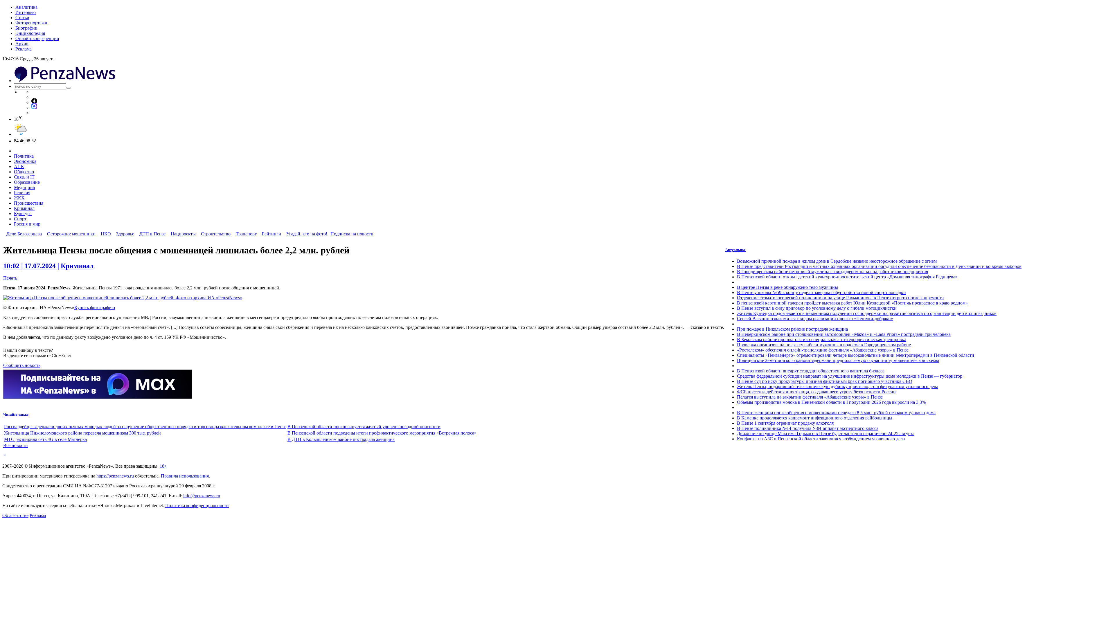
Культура (23, 213)
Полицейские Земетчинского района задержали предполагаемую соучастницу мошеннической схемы (838, 360)
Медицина (24, 187)
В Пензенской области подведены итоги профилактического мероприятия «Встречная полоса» (381, 432)
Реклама (23, 48)
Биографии (26, 28)
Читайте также (15, 414)
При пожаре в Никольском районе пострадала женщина (792, 329)
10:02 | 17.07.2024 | (31, 266)
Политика (24, 156)
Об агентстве (15, 515)
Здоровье (125, 233)
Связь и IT (24, 176)
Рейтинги (271, 233)
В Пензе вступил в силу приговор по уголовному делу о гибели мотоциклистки (817, 308)
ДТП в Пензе (152, 233)
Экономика (25, 161)
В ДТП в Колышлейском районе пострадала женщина (341, 439)
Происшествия (28, 203)
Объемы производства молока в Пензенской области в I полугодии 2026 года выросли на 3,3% (831, 402)
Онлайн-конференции (37, 38)
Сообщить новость (21, 365)
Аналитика (26, 7)
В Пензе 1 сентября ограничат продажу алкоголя (785, 423)
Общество (24, 171)
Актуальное (735, 250)
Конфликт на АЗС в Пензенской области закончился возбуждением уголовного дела (821, 438)
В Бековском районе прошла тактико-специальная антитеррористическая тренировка (821, 339)
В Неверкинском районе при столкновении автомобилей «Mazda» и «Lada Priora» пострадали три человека (844, 334)
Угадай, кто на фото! (306, 233)
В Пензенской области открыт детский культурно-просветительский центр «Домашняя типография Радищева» (847, 276)
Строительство (216, 233)
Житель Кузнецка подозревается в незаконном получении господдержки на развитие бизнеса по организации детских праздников (867, 313)
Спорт (20, 218)
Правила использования (185, 475)
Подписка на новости (351, 233)
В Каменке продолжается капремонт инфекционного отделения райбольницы (814, 417)
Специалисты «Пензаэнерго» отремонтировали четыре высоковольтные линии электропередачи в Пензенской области (855, 355)
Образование (27, 182)
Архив (21, 43)
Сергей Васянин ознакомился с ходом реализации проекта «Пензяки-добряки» (815, 318)
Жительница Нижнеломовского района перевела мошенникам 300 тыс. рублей (82, 432)
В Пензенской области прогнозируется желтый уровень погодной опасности (363, 426)
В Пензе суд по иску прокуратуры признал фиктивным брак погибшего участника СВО (824, 381)
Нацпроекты (183, 233)
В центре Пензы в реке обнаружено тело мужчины (787, 287)
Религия (22, 192)
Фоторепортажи (31, 22)
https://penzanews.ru (115, 475)
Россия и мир (27, 223)
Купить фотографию (94, 307)
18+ (163, 466)
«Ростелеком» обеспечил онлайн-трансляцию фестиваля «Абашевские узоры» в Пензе (823, 349)
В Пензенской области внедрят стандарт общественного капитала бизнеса (810, 370)
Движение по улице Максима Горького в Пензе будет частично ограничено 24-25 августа (825, 433)
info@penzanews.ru (201, 495)
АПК (19, 166)
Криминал (24, 208)
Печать (10, 277)
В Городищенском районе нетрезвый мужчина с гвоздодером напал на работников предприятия (832, 271)
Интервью (25, 12)
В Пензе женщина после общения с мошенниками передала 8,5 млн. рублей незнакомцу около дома (836, 412)
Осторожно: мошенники (71, 233)
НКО (106, 233)
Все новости (15, 445)
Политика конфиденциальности (197, 505)
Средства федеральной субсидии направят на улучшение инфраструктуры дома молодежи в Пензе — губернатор (849, 376)
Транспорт (246, 233)
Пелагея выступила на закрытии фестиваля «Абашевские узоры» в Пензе (810, 396)
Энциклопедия (30, 33)
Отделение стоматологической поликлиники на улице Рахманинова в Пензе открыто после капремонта (840, 297)
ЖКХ (19, 197)
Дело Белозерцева (24, 233)
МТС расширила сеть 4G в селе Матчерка (45, 439)
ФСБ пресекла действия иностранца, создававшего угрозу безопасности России (816, 391)
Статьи (22, 17)
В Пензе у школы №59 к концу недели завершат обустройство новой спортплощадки (821, 292)
